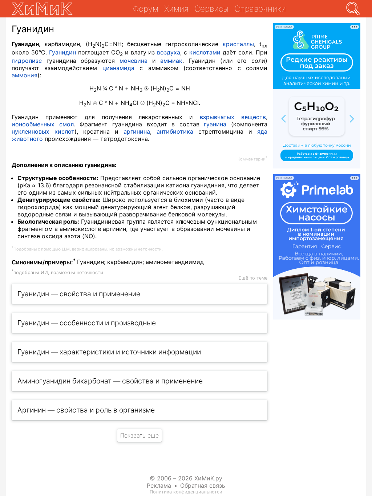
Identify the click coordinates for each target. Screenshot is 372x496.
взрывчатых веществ (233, 117)
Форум (145, 8)
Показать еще (139, 435)
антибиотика (175, 131)
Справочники (260, 8)
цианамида (118, 68)
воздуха (168, 52)
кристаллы (238, 44)
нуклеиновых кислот (43, 131)
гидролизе (27, 60)
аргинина (137, 131)
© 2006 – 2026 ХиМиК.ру (186, 478)
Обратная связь (202, 485)
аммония (24, 75)
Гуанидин (62, 52)
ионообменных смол (43, 124)
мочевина (133, 60)
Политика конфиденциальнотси (186, 492)
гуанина (215, 124)
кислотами (205, 52)
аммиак (171, 60)
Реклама (159, 485)
